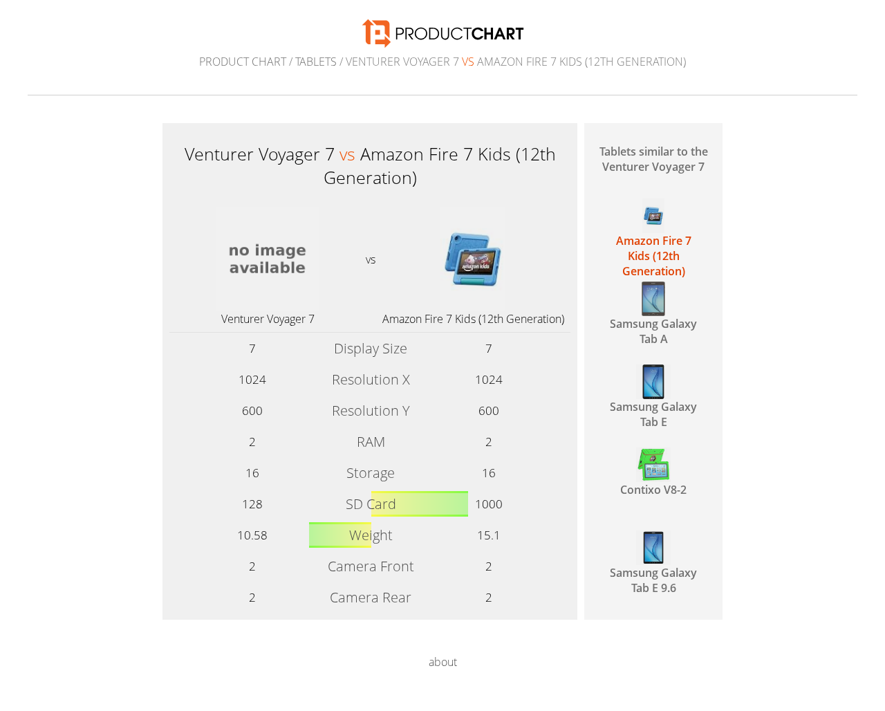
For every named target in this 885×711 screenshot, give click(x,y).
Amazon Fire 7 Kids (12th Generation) (473, 318)
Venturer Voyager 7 (268, 318)
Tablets (316, 61)
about (443, 662)
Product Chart (242, 61)
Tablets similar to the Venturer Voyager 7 (653, 159)
